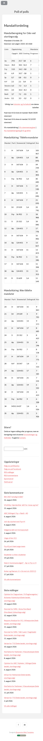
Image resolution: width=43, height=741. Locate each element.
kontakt (22, 438)
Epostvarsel (8, 479)
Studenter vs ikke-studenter (15, 554)
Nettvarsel (8, 482)
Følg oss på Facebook (12, 469)
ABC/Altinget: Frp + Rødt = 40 (16, 513)
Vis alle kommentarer (12, 579)
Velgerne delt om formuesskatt (16, 530)
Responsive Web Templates (25, 732)
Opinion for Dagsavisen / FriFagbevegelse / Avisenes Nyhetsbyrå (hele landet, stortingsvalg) (21, 597)
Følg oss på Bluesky (11, 466)
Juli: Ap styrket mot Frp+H (14, 521)
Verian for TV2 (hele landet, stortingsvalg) (20, 643)
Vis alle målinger (10, 706)
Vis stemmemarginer (27, 127)
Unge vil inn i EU (10, 538)
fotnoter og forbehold (22, 104)
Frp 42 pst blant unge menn (14, 546)
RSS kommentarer (11, 475)
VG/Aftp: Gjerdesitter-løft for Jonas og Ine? (21, 505)
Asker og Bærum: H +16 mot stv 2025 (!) (20, 571)
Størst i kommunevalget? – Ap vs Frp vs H (20, 563)
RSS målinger (9, 472)
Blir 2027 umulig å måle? (13, 497)
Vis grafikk (26, 130)
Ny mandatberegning (12, 130)
